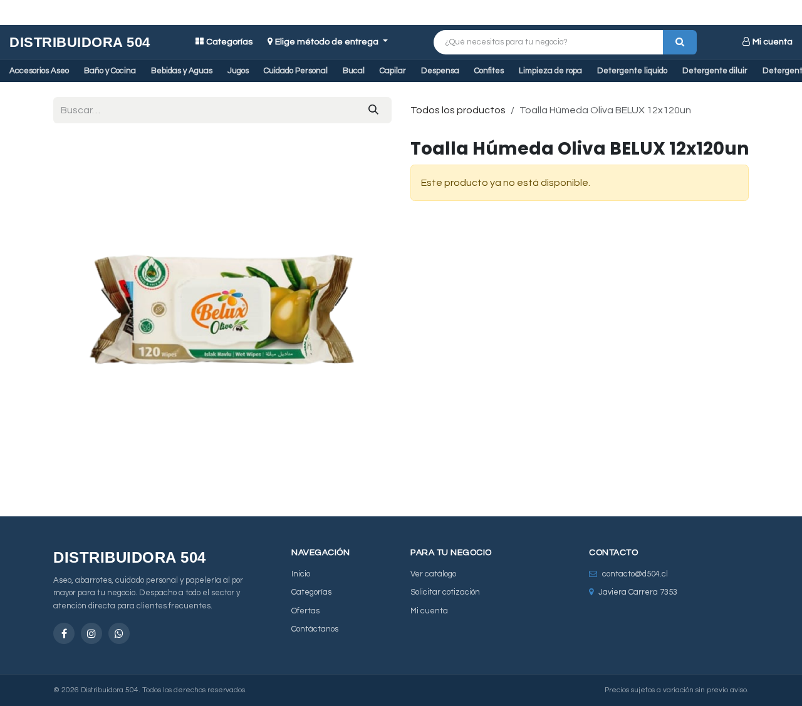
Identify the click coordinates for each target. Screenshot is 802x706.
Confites (489, 70)
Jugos (238, 70)
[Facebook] (64, 633)
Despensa (440, 70)
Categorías (229, 42)
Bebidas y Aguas (181, 70)
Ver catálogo (433, 574)
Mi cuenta (773, 42)
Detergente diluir (714, 70)
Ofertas (305, 610)
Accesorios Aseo (39, 70)
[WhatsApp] (119, 633)
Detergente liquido (632, 70)
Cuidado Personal (296, 70)
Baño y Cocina (110, 70)
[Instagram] (91, 633)
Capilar (393, 70)
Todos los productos (458, 110)
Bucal (354, 70)
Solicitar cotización (445, 592)
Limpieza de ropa (550, 70)
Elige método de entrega (327, 42)
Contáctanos (314, 629)
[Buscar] (680, 42)
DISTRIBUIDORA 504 (79, 42)
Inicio (300, 574)
